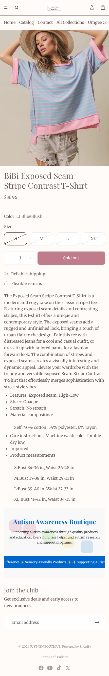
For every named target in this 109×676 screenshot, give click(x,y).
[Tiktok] (59, 668)
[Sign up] (97, 622)
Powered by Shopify (76, 646)
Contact (45, 22)
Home (9, 22)
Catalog (26, 22)
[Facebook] (41, 668)
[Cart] (102, 7)
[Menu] (6, 7)
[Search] (16, 7)
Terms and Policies (54, 657)
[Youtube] (50, 668)
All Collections (70, 22)
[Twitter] (68, 668)
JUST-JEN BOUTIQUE (45, 646)
